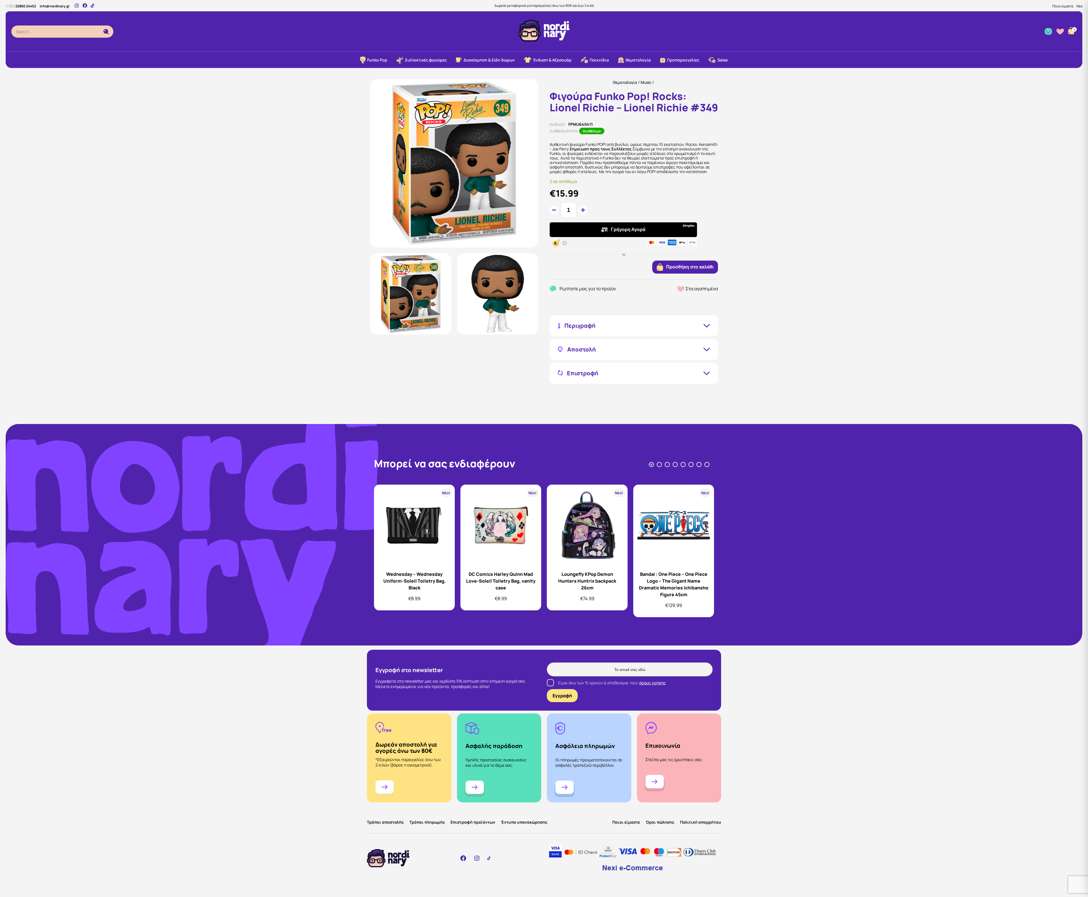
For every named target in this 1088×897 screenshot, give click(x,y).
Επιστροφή (582, 373)
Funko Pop (377, 60)
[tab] (651, 464)
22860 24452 (21, 6)
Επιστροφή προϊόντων (472, 822)
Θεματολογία (625, 82)
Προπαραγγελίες (683, 60)
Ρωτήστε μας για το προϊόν (588, 288)
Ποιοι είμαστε (1063, 6)
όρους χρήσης (652, 682)
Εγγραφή (562, 696)
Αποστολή (581, 349)
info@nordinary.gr (55, 6)
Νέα (1079, 6)
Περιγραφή (580, 325)
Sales (722, 60)
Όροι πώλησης (660, 822)
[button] (410, 293)
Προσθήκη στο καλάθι (689, 267)
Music (646, 82)
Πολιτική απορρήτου (700, 822)
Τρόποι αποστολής (385, 822)
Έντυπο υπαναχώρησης (524, 822)
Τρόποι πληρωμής (427, 822)
